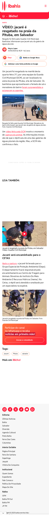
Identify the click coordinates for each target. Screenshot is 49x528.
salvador (25, 354)
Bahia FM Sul (7, 499)
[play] (24, 233)
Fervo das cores (8, 439)
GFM (4, 496)
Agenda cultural (9, 432)
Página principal (8, 451)
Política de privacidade (11, 484)
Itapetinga (6, 458)
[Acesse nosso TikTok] (21, 409)
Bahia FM (6, 502)
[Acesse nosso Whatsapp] (32, 409)
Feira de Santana (9, 455)
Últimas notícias (8, 419)
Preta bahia (6, 436)
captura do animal (13, 134)
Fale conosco (7, 480)
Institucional (7, 469)
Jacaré (6, 354)
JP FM (4, 506)
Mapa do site (7, 487)
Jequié (5, 461)
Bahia (4, 422)
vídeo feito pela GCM (16, 131)
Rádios (5, 492)
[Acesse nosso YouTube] (27, 409)
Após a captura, (9, 263)
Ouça (10, 58)
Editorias (5, 415)
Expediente (7, 477)
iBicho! (13, 16)
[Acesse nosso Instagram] (4, 409)
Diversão (5, 429)
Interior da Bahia (9, 447)
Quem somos (7, 473)
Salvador (5, 426)
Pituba (15, 354)
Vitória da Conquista (10, 465)
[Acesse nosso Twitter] (15, 409)
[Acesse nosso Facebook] (10, 409)
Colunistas (6, 443)
